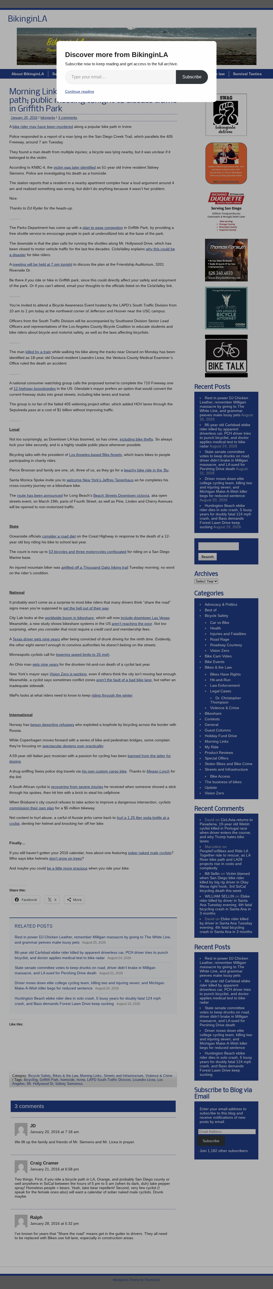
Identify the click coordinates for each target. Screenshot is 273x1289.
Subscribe (192, 77)
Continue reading (79, 91)
